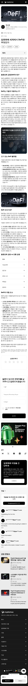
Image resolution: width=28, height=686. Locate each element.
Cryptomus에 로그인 (14, 503)
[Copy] (25, 453)
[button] (14, 53)
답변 (2, 516)
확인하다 (7, 681)
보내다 (14, 416)
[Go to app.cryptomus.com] (8, 2)
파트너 (20, 681)
